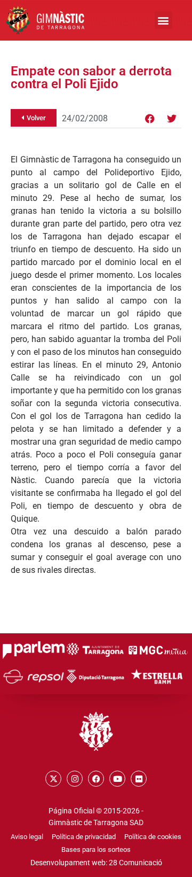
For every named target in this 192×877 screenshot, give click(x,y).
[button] (163, 20)
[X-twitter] (53, 779)
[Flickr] (139, 779)
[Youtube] (117, 779)
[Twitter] (171, 118)
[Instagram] (75, 779)
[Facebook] (149, 118)
